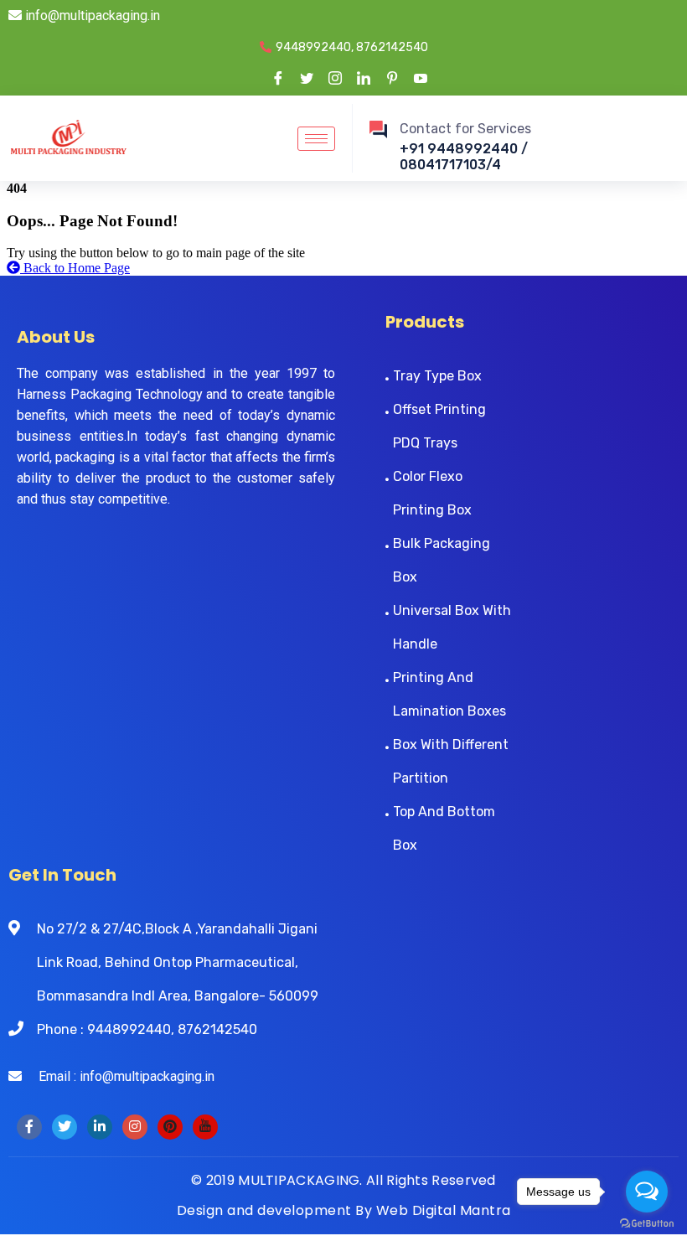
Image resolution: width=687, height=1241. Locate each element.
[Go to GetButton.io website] (647, 1223)
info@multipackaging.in (91, 15)
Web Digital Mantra (443, 1210)
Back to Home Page (75, 268)
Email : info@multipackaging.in (118, 1076)
